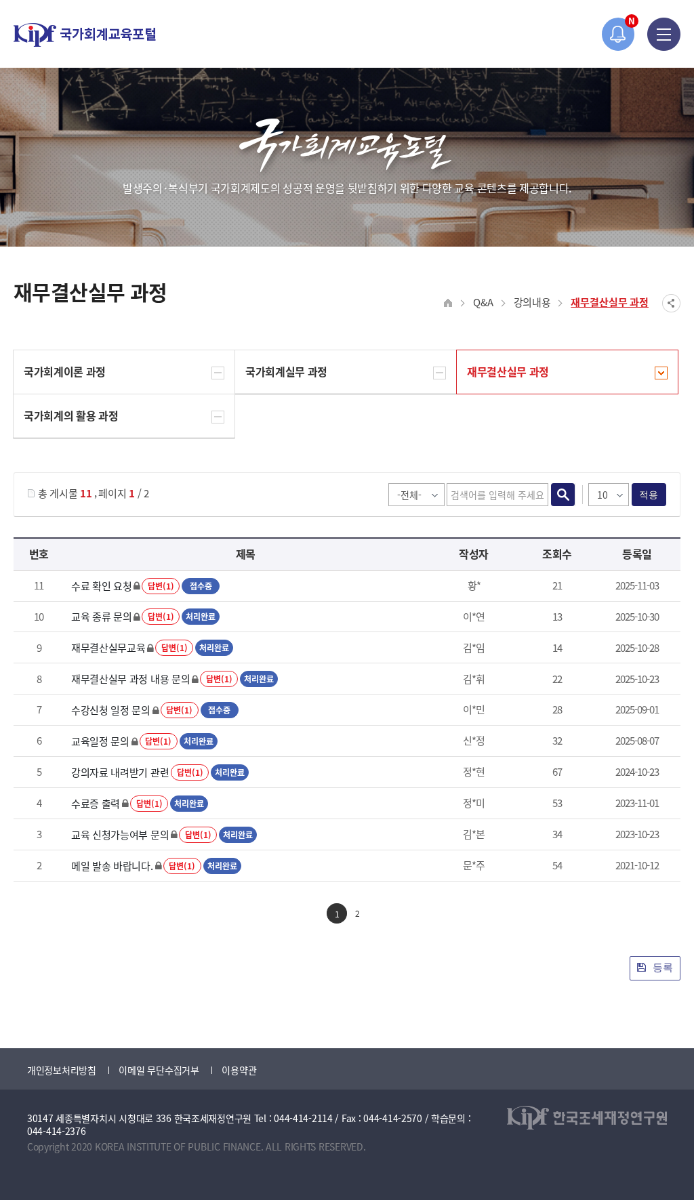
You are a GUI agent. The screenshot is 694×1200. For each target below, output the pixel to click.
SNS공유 (671, 303)
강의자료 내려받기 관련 (120, 772)
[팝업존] (618, 34)
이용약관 (239, 1070)
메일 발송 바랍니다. (112, 865)
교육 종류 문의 (101, 616)
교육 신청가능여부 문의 (120, 834)
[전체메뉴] (663, 34)
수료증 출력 (95, 803)
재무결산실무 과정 (610, 302)
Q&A (483, 302)
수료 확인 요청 (101, 586)
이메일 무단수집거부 (159, 1070)
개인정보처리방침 (61, 1070)
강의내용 (532, 302)
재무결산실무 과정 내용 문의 (130, 678)
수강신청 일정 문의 (110, 710)
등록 (661, 967)
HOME (448, 303)
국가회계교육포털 (85, 35)
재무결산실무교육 (108, 647)
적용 (649, 494)
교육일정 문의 (100, 741)
